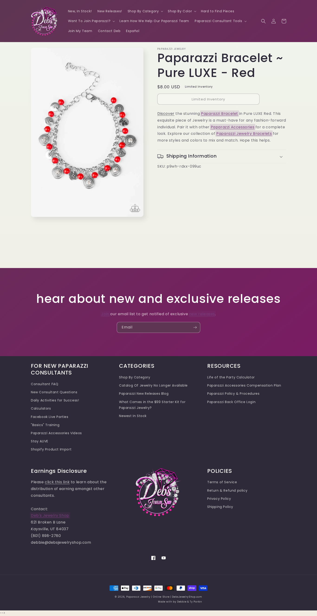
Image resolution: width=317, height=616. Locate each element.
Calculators (41, 408)
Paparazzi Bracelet (219, 113)
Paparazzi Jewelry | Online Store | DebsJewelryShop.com (164, 597)
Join (105, 314)
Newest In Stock (133, 416)
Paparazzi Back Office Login (231, 402)
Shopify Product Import (51, 449)
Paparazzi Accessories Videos (56, 433)
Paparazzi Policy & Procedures (233, 393)
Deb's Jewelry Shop (50, 515)
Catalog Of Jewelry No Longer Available (153, 385)
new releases (202, 314)
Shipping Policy (220, 506)
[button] (145, 11)
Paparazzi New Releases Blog (143, 393)
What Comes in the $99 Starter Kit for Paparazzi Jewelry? (152, 405)
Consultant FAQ (44, 384)
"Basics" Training (45, 425)
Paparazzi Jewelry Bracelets (244, 133)
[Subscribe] (195, 327)
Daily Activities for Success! (55, 400)
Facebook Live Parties (49, 416)
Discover (166, 113)
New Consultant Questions (54, 392)
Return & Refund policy (227, 490)
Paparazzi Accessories (233, 127)
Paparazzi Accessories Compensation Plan (244, 385)
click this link (57, 482)
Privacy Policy (219, 498)
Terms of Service (222, 482)
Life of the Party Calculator (231, 377)
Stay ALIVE (39, 441)
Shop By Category (134, 377)
